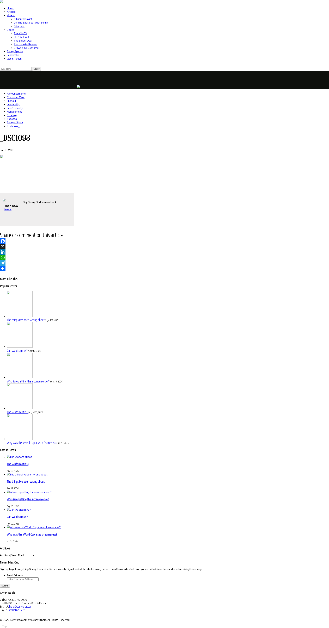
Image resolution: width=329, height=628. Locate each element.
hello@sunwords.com (20, 606)
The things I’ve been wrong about (26, 320)
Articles (11, 12)
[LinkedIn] (164, 252)
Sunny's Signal (15, 122)
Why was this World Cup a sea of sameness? (32, 443)
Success (12, 119)
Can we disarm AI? (17, 350)
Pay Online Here (16, 610)
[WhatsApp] (164, 257)
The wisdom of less (17, 412)
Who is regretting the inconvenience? (28, 381)
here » (7, 209)
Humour (11, 101)
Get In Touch (14, 58)
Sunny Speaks (15, 51)
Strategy (12, 115)
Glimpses (19, 26)
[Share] (164, 268)
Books (10, 30)
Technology (14, 126)
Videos (11, 15)
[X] (164, 246)
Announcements (16, 93)
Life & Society (15, 108)
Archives (5, 555)
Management (14, 111)
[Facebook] (164, 241)
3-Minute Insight (23, 19)
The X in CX (20, 33)
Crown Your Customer (26, 48)
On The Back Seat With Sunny (31, 22)
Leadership (13, 55)
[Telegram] (164, 263)
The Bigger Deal (23, 40)
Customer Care (16, 97)
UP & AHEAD (21, 37)
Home (10, 8)
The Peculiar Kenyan (25, 44)
